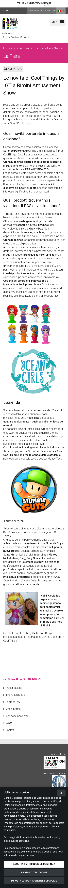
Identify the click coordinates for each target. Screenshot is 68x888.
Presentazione (13, 687)
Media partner (13, 708)
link (27, 840)
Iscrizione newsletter (17, 716)
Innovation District (15, 694)
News (8, 723)
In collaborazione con (54, 773)
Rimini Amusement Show (27, 48)
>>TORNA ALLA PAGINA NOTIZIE (22, 679)
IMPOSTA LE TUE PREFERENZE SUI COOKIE (34, 880)
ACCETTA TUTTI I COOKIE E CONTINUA (34, 864)
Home (5, 10)
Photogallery (12, 701)
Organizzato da (58, 754)
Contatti (10, 730)
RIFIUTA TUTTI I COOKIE (34, 872)
